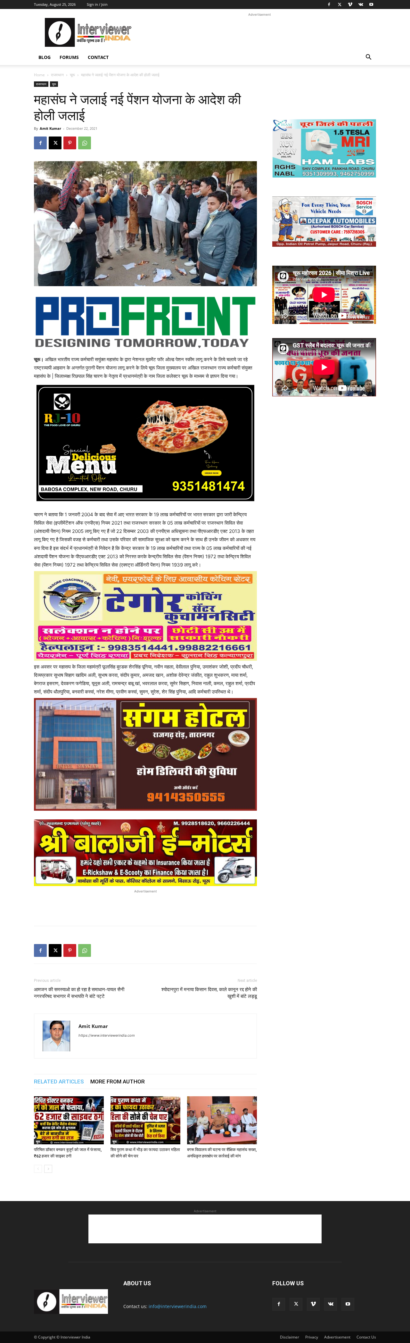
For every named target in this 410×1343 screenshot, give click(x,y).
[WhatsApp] (84, 143)
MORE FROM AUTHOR (117, 1081)
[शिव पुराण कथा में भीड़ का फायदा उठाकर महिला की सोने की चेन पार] (145, 1120)
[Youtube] (371, 4)
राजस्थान (57, 75)
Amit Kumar (50, 128)
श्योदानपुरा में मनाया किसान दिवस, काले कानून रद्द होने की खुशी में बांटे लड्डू (209, 993)
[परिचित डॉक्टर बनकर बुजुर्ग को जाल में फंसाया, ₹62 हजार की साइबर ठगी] (69, 1120)
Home (39, 75)
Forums (69, 57)
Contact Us (366, 1337)
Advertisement (337, 1337)
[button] (368, 58)
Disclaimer (289, 1337)
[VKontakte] (360, 4)
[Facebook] (329, 4)
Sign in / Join (97, 4)
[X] (339, 4)
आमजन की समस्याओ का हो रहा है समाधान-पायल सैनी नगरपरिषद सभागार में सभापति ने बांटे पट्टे (79, 993)
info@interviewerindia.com (178, 1306)
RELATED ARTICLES (59, 1081)
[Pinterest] (69, 143)
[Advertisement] (259, 32)
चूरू (72, 75)
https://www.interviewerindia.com (106, 1035)
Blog (44, 57)
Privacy (311, 1337)
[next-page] (48, 1169)
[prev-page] (38, 1169)
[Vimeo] (350, 4)
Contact (98, 57)
